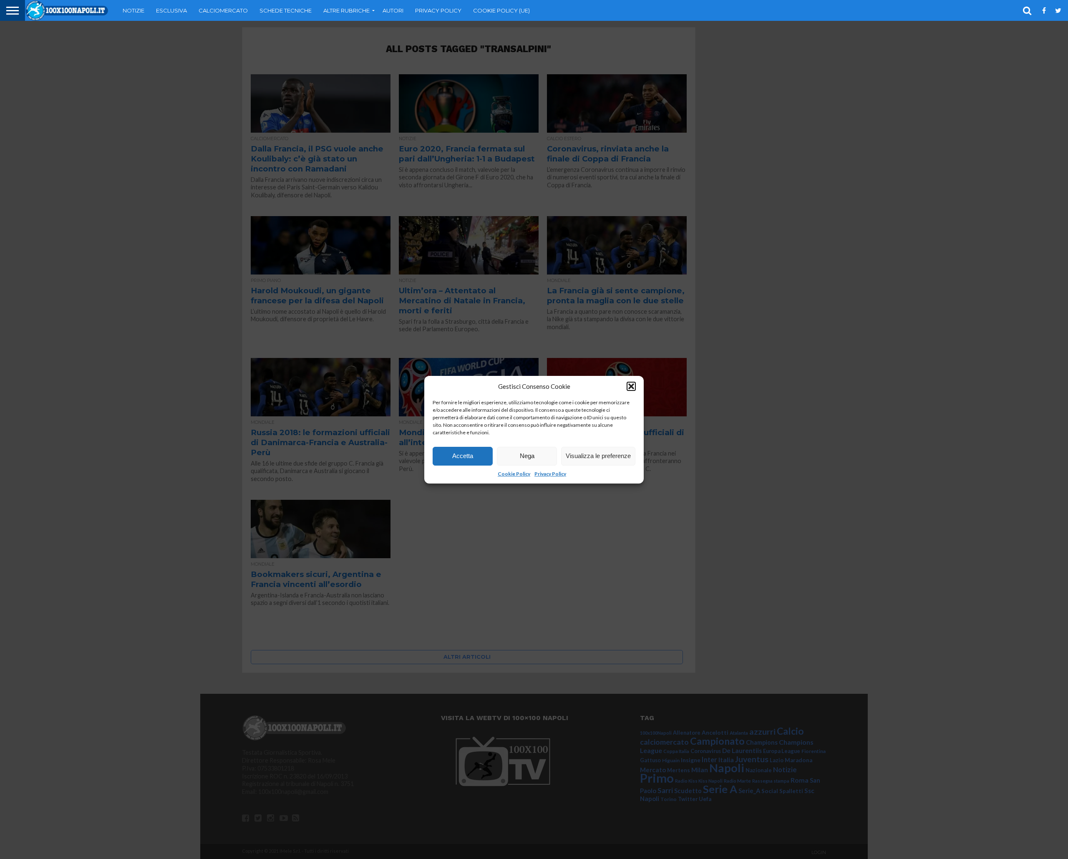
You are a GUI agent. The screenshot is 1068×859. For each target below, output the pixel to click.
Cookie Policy (514, 474)
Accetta (462, 455)
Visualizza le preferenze (598, 455)
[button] (631, 386)
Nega (527, 455)
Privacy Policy (550, 474)
